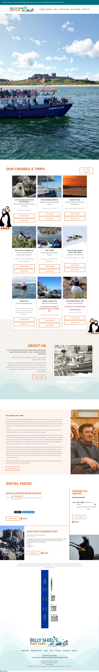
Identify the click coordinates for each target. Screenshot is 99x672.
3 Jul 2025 (79, 504)
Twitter (74, 650)
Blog (51, 650)
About (56, 9)
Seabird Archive (36, 650)
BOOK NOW (3, 671)
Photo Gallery (64, 9)
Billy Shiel (81, 502)
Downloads (25, 650)
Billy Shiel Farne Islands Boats (38, 535)
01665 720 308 (62, 657)
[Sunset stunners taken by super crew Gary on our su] (24, 505)
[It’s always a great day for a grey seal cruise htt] (37, 504)
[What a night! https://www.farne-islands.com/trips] (12, 505)
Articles (58, 650)
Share (29, 546)
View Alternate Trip (74, 309)
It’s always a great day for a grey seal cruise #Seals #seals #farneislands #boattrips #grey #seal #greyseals (46, 540)
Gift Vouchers (75, 9)
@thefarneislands (89, 502)
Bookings (49, 9)
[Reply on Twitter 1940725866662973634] (77, 509)
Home (42, 9)
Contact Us (86, 9)
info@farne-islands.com (48, 657)
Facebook (66, 650)
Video (29, 544)
